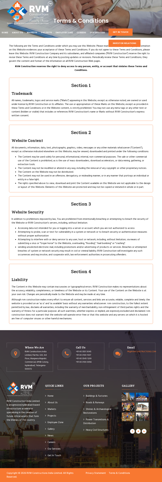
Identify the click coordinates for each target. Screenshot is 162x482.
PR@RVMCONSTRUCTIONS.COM (141, 351)
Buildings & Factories (97, 396)
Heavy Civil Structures (97, 430)
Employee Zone (55, 422)
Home (5, 32)
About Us (53, 403)
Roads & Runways (95, 403)
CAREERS (81, 32)
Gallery (51, 429)
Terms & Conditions (119, 473)
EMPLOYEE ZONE (64, 32)
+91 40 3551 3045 (83, 351)
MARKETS (32, 32)
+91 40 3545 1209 (83, 358)
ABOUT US (17, 32)
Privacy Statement (96, 473)
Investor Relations (124, 43)
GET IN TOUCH (120, 32)
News (50, 436)
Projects (46, 32)
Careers (51, 442)
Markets (52, 409)
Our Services (97, 32)
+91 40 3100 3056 (83, 362)
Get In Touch (54, 455)
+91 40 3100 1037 (83, 355)
